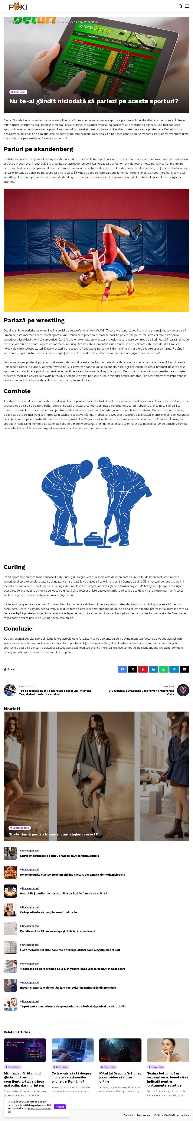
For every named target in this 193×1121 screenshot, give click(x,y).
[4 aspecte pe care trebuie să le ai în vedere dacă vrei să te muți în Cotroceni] (10, 966)
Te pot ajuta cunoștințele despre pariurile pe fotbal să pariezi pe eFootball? (73, 1006)
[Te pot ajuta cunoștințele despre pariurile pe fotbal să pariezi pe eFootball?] (10, 1004)
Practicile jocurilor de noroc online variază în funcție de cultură (63, 893)
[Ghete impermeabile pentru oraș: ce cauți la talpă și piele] (10, 853)
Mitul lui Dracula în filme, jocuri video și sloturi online (120, 1077)
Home (12, 21)
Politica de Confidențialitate (171, 1115)
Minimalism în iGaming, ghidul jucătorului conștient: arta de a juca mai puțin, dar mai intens (24, 1079)
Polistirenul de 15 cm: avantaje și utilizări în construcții (57, 931)
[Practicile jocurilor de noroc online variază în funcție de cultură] (10, 891)
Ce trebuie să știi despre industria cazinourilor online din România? (71, 1077)
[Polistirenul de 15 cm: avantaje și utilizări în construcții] (10, 928)
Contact (128, 1115)
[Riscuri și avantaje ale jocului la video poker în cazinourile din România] (10, 985)
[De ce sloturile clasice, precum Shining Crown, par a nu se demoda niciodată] (10, 872)
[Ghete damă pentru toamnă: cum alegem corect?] (96, 776)
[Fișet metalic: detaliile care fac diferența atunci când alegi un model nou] (10, 947)
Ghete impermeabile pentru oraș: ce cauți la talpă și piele (59, 856)
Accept (60, 1106)
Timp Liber (26, 21)
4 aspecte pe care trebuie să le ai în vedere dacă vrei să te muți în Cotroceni (72, 969)
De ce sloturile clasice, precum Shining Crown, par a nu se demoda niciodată (72, 874)
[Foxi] (18, 6)
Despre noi (144, 1115)
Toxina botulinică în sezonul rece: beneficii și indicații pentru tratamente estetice (167, 1079)
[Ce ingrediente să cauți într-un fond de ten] (10, 909)
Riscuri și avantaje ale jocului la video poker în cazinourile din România (68, 987)
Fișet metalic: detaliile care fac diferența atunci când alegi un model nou (70, 950)
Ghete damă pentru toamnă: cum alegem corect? (53, 834)
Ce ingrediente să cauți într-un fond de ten (49, 912)
